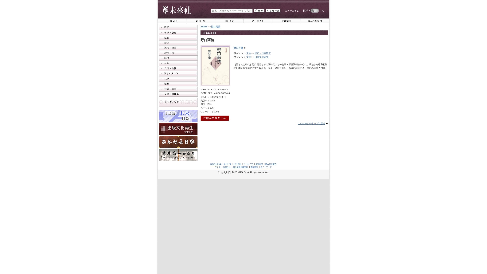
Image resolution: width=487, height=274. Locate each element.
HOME (204, 26)
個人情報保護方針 (240, 167)
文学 (248, 53)
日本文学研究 (261, 57)
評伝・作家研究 (263, 53)
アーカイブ (248, 164)
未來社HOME (215, 164)
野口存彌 (238, 47)
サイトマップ (266, 167)
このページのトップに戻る (311, 123)
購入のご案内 (271, 164)
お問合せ (227, 167)
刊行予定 (237, 164)
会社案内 (259, 164)
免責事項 (254, 167)
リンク (218, 167)
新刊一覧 (227, 164)
